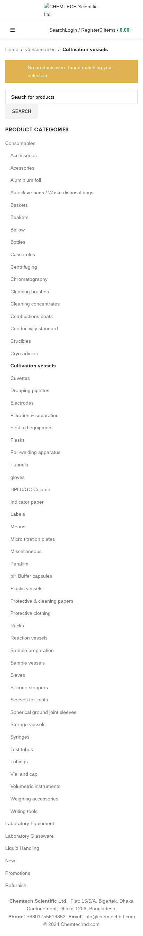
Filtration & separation (34, 415)
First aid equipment (31, 427)
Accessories (23, 155)
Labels (17, 514)
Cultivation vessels (33, 365)
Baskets (19, 205)
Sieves (17, 675)
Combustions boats (31, 316)
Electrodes (22, 403)
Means (17, 526)
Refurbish (15, 885)
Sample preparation (32, 650)
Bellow (17, 230)
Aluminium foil (25, 180)
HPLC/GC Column (30, 489)
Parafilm (19, 564)
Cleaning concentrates (35, 304)
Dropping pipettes (29, 390)
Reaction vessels (29, 638)
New (10, 860)
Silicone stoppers (29, 687)
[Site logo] (71, 10)
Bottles (17, 242)
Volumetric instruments (35, 786)
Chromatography (29, 279)
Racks (17, 625)
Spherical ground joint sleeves (43, 712)
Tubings (19, 761)
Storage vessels (27, 724)
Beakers (19, 217)
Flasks (17, 440)
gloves (17, 477)
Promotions (17, 873)
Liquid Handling (22, 848)
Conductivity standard (34, 328)
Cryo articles (24, 353)
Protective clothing (30, 613)
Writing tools (23, 811)
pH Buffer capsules (31, 576)
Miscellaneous (26, 551)
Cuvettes (20, 378)
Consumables (20, 143)
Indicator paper (27, 502)
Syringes (20, 737)
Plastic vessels (26, 588)
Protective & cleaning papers (41, 601)
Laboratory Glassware (29, 836)
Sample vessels (27, 663)
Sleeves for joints (29, 699)
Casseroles (22, 254)
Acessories (22, 168)
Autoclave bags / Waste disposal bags (51, 192)
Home (11, 49)
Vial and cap (23, 774)
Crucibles (20, 341)
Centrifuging (23, 267)
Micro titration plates (32, 539)
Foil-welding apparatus (35, 452)
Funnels (19, 464)
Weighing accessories (34, 798)
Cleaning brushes (29, 291)
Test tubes (21, 749)
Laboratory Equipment (29, 823)
